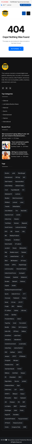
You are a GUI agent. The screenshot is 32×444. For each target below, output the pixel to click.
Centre (7, 427)
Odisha (16, 310)
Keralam (7, 281)
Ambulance (8, 339)
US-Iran (13, 302)
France (24, 298)
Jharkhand (23, 406)
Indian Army (8, 219)
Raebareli (23, 398)
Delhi (15, 410)
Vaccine (17, 381)
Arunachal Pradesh (10, 418)
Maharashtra (23, 248)
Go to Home (15, 49)
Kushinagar (8, 410)
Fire (17, 210)
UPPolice (15, 331)
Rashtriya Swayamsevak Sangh (13, 289)
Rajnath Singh (22, 264)
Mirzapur (15, 360)
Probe (21, 410)
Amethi (14, 285)
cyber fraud (17, 335)
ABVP (15, 406)
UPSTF (14, 356)
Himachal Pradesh (21, 269)
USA (23, 231)
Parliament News (9, 385)
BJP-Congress (23, 327)
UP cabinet (18, 244)
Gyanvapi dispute (9, 368)
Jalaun (21, 389)
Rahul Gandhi (8, 244)
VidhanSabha (16, 206)
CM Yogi (17, 177)
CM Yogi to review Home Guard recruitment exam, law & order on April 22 (19, 153)
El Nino (14, 327)
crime (21, 202)
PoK (6, 256)
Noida (6, 302)
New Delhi (23, 210)
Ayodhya (14, 314)
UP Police (23, 260)
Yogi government (22, 418)
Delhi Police (8, 389)
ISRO (20, 377)
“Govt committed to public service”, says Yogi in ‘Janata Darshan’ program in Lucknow (20, 143)
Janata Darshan (14, 256)
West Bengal (21, 173)
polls (13, 173)
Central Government (10, 344)
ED (5, 377)
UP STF (21, 302)
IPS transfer (8, 398)
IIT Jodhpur (8, 310)
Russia (14, 248)
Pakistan (23, 252)
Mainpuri (15, 393)
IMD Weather (14, 260)
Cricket (19, 368)
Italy (6, 252)
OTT (24, 294)
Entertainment (8, 177)
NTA (6, 231)
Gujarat (7, 285)
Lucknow (17, 194)
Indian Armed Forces (10, 273)
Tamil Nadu (8, 223)
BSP (24, 402)
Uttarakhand (17, 339)
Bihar (6, 260)
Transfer (7, 206)
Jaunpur (7, 356)
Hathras (24, 331)
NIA (6, 235)
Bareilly (7, 327)
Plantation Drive (9, 364)
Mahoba (19, 306)
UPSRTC (7, 393)
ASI (6, 402)
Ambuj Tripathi (7, 138)
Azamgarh (22, 273)
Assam (17, 231)
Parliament (16, 298)
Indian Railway (8, 185)
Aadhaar (12, 352)
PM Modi (7, 202)
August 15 (7, 414)
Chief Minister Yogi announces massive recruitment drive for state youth (20, 2)
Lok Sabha (8, 406)
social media (22, 344)
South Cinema (8, 227)
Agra (18, 385)
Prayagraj (7, 277)
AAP (17, 364)
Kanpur (22, 393)
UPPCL (14, 264)
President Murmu (9, 319)
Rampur (23, 373)
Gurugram (7, 360)
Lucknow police (9, 269)
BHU (13, 306)
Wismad (29, 440)
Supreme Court (9, 214)
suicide (18, 214)
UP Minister (22, 356)
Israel (14, 323)
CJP (15, 389)
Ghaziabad (12, 377)
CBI (11, 231)
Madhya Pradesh (14, 235)
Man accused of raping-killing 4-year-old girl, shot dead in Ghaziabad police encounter (15, 135)
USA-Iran (23, 310)
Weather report (14, 252)
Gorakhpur (17, 239)
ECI (23, 190)
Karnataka (16, 414)
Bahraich (14, 281)
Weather (7, 198)
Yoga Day (7, 323)
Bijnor (15, 398)
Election (7, 173)
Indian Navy (8, 348)
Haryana (16, 219)
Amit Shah (15, 373)
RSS (6, 352)
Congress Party (16, 427)
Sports (6, 294)
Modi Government (17, 198)
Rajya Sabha (8, 381)
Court (6, 190)
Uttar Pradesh (8, 181)
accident (7, 248)
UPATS (20, 352)
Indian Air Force (16, 294)
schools (15, 202)
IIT (22, 256)
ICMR (24, 427)
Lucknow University (21, 227)
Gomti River (8, 335)
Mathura (7, 373)
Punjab (7, 306)
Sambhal (15, 277)
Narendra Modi (19, 181)
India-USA (7, 331)
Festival (7, 264)
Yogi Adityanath (15, 190)
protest (24, 381)
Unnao (6, 314)
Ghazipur (12, 402)
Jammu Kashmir (18, 348)
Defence (22, 281)
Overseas (7, 298)
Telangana (8, 239)
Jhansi (19, 319)
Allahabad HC (8, 194)
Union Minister (8, 210)
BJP (24, 177)
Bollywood (24, 277)
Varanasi (16, 223)
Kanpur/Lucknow (17, 423)
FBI (19, 402)
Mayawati (24, 223)
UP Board (7, 423)
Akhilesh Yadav (20, 185)
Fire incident (22, 323)
